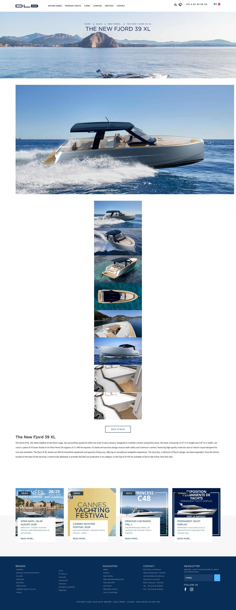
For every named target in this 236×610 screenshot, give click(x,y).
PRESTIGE (62, 590)
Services (109, 6)
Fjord (87, 6)
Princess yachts (73, 6)
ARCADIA (62, 584)
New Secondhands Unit (113, 579)
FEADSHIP (20, 579)
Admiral (20, 569)
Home (88, 24)
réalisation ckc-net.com (148, 602)
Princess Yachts (110, 589)
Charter (97, 6)
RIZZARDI (20, 582)
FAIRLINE (62, 577)
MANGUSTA (63, 580)
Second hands (55, 6)
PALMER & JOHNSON (67, 587)
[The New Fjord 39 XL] (118, 214)
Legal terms (119, 602)
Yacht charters (110, 592)
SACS (61, 570)
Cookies (131, 602)
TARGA (19, 592)
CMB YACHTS (21, 586)
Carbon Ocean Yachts (26, 589)
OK (217, 577)
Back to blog (118, 429)
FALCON (19, 576)
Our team (107, 586)
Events (106, 573)
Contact (121, 6)
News (105, 569)
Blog (99, 24)
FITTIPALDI (63, 574)
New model (114, 24)
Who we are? (109, 582)
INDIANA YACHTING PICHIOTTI (27, 573)
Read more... (27, 538)
